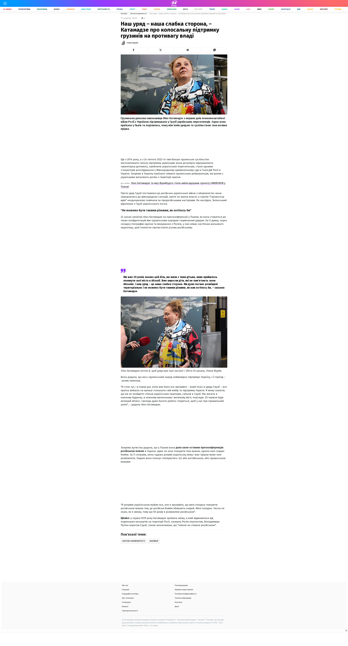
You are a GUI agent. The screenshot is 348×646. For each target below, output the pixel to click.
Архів (177, 606)
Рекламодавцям (181, 585)
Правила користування (184, 590)
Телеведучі (126, 602)
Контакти (178, 602)
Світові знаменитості (138, 13)
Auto (185, 9)
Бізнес (57, 9)
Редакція (125, 590)
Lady (248, 9)
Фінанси (70, 9)
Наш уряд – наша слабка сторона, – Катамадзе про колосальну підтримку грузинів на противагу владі (188, 13)
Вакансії (125, 606)
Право (120, 9)
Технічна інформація (183, 598)
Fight (144, 9)
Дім (298, 9)
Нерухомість (104, 9)
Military (199, 9)
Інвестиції (86, 9)
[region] (174, 639)
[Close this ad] (346, 630)
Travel (271, 9)
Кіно (259, 9)
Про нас (125, 585)
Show (237, 9)
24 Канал (7, 9)
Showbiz (124, 13)
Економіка (42, 9)
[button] (133, 50)
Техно (212, 9)
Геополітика (24, 9)
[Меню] (5, 3)
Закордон (285, 9)
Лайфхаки (171, 9)
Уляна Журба (132, 43)
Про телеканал (128, 598)
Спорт (132, 9)
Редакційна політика (130, 594)
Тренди (337, 9)
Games (225, 9)
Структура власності (130, 611)
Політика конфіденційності (185, 594)
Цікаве (310, 9)
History (324, 9)
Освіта (157, 9)
